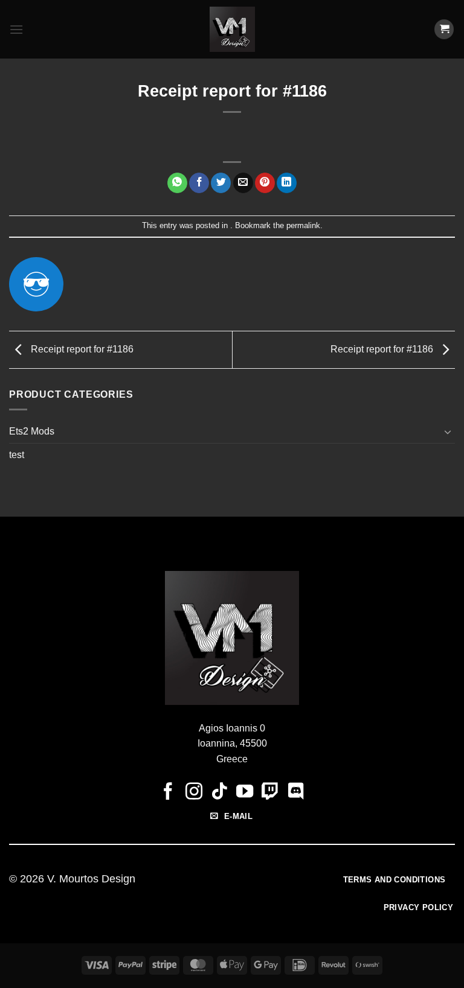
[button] (16, 29)
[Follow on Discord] (296, 792)
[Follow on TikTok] (219, 792)
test (16, 455)
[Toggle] (447, 431)
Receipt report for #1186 (81, 349)
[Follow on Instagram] (193, 792)
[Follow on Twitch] (270, 792)
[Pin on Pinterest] (265, 183)
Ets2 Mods (31, 431)
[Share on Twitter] (221, 183)
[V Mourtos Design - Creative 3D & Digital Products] (232, 29)
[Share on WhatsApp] (177, 183)
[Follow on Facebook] (168, 792)
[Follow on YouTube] (244, 792)
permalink (303, 225)
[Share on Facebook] (199, 183)
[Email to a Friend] (243, 183)
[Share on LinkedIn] (287, 183)
